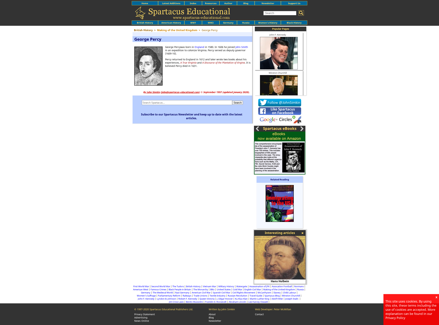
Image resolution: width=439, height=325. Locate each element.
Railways (187, 295)
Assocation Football (282, 286)
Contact (259, 314)
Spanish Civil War (221, 292)
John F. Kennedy (277, 34)
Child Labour (289, 292)
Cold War (237, 289)
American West (140, 289)
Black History (294, 22)
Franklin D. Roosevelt (216, 301)
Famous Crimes (158, 289)
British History (193, 286)
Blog (245, 3)
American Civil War (201, 292)
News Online (141, 320)
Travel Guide (256, 295)
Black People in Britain (180, 289)
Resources (210, 3)
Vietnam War (209, 286)
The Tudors (178, 286)
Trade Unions (200, 295)
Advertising (140, 317)
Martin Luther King (259, 298)
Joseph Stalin (292, 298)
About (212, 314)
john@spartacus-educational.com (180, 92)
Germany (228, 22)
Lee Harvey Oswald (258, 301)
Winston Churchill (278, 72)
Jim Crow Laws (176, 301)
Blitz (212, 289)
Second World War (160, 286)
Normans (299, 286)
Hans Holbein (259, 281)
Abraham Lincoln (237, 301)
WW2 (210, 22)
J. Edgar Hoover (225, 298)
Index (193, 3)
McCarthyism (264, 292)
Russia (246, 22)
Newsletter (268, 3)
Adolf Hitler (277, 298)
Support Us (294, 3)
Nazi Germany (182, 292)
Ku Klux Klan (241, 298)
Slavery (277, 292)
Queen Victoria (207, 298)
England (199, 47)
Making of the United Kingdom (279, 289)
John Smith (241, 47)
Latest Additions (171, 3)
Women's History (267, 22)
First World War (141, 286)
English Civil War (252, 289)
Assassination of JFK (259, 286)
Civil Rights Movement (243, 292)
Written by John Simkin (222, 309)
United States (224, 289)
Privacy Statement (144, 314)
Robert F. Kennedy (187, 298)
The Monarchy (200, 289)
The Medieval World (163, 292)
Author (228, 3)
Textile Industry (218, 295)
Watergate (241, 286)
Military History (226, 286)
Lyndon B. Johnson (166, 298)
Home (144, 3)
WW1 (193, 22)
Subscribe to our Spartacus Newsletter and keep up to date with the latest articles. (191, 116)
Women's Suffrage (146, 295)
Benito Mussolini (194, 301)
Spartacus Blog (272, 295)
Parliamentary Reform (169, 295)
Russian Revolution (237, 295)
